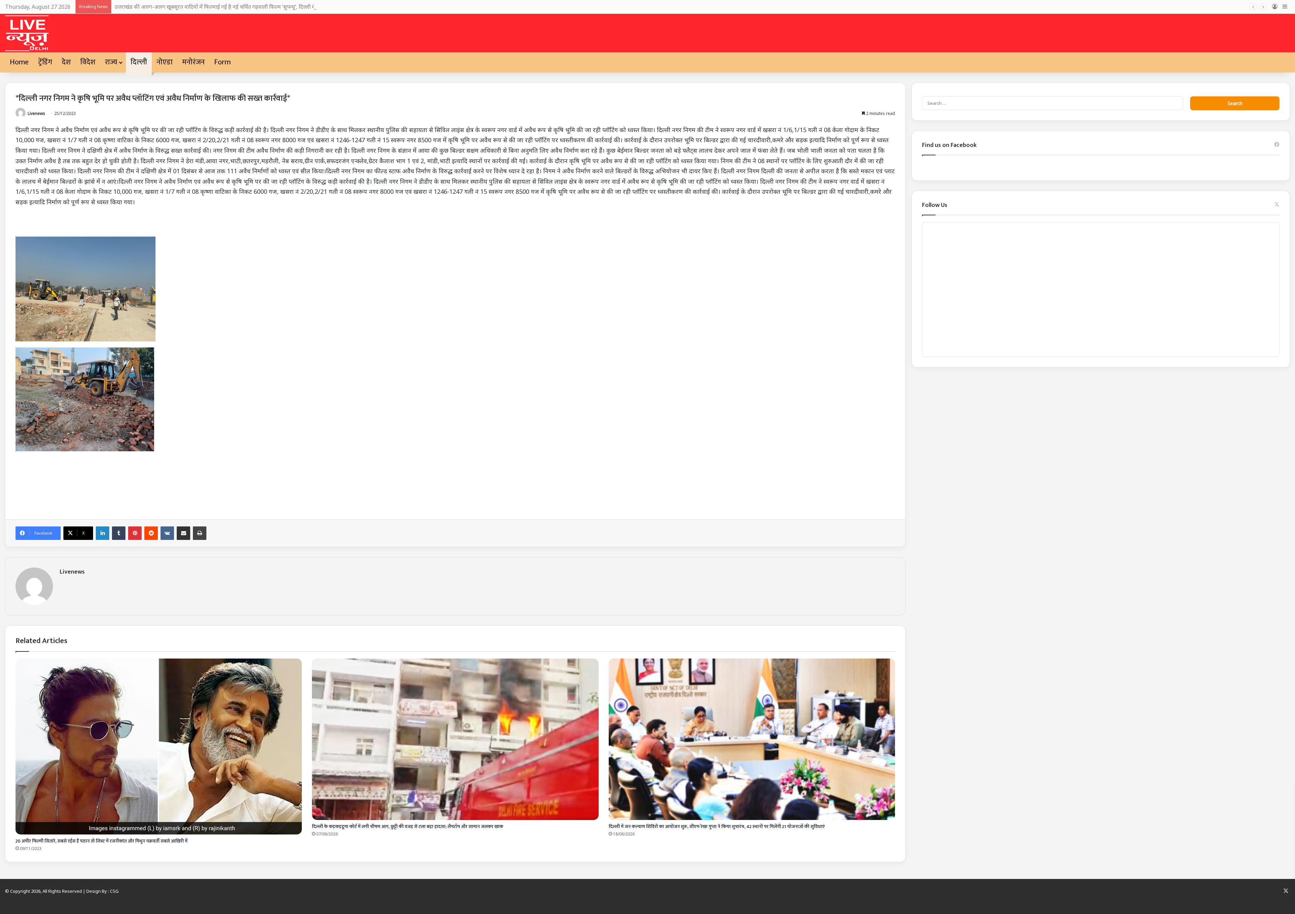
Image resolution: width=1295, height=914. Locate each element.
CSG (114, 891)
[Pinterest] (135, 533)
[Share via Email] (183, 533)
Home (19, 62)
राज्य (111, 62)
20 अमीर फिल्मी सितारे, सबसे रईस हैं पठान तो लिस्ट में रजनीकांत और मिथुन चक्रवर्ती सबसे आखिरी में (102, 841)
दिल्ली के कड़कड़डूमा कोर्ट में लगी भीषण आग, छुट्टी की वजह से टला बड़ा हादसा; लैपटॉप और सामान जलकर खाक (407, 826)
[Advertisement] (218, 485)
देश (66, 62)
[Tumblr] (118, 533)
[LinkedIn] (102, 533)
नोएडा (164, 62)
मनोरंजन (193, 62)
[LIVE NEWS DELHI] (27, 33)
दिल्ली (139, 62)
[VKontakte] (167, 533)
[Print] (199, 533)
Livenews (36, 113)
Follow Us (934, 205)
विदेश (87, 62)
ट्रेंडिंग (45, 62)
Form (222, 62)
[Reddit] (151, 533)
